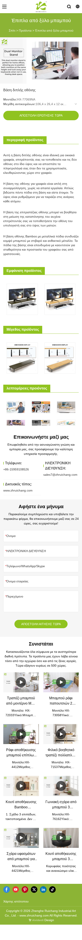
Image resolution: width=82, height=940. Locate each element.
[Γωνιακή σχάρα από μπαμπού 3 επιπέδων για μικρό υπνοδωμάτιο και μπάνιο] (61, 786)
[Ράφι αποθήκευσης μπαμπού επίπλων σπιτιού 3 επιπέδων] (21, 734)
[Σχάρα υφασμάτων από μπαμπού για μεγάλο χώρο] (21, 838)
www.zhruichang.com (18, 490)
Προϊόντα (25, 30)
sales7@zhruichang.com (60, 474)
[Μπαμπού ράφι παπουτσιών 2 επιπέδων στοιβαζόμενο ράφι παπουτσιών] (61, 682)
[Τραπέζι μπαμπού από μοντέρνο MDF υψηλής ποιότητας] (21, 682)
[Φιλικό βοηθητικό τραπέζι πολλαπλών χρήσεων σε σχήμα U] (61, 734)
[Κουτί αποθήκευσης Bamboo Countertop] (21, 786)
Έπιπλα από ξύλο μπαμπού (54, 30)
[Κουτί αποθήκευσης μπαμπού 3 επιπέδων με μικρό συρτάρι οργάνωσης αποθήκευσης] (61, 838)
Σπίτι (12, 30)
